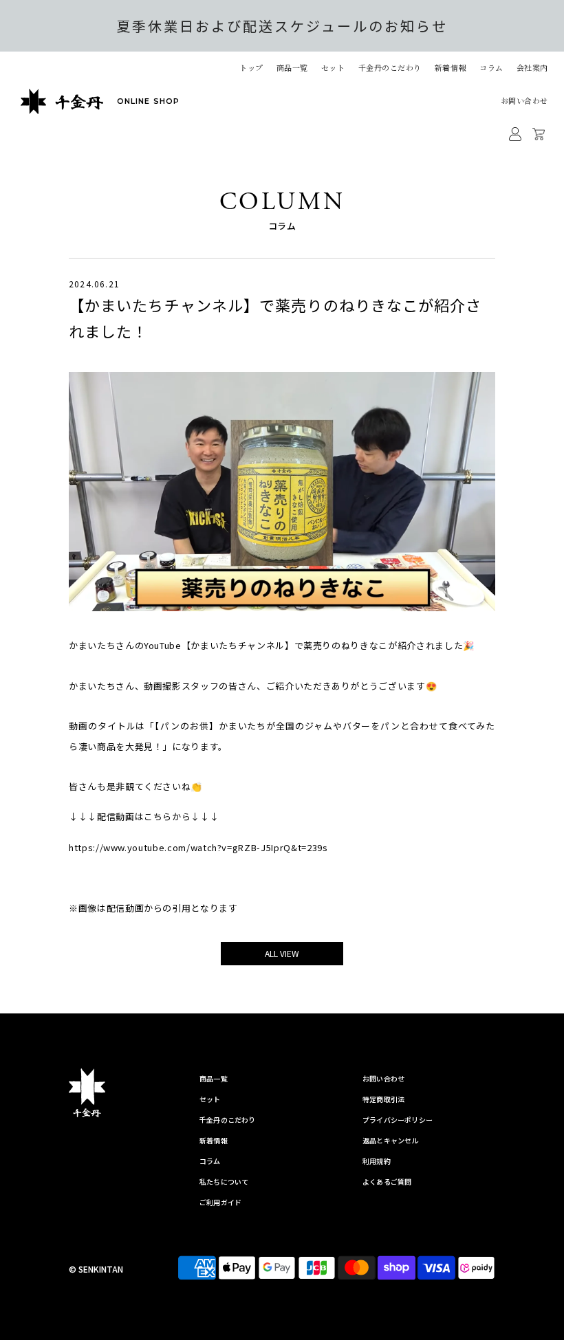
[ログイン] (515, 134)
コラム (491, 67)
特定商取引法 (383, 1099)
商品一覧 (213, 1078)
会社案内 (532, 67)
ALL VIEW (282, 953)
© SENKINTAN (96, 1269)
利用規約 (376, 1161)
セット (333, 67)
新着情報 (450, 67)
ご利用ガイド (220, 1202)
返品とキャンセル (390, 1140)
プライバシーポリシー (397, 1119)
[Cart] (540, 134)
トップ (251, 67)
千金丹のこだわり (390, 67)
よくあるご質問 (386, 1181)
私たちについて (223, 1181)
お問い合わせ (524, 100)
